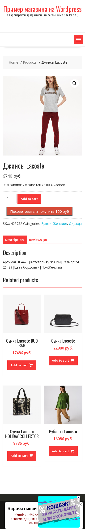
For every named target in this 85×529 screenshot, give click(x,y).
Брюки (46, 223)
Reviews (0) (38, 239)
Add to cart (29, 199)
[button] (78, 39)
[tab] (14, 240)
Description (14, 239)
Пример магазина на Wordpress (42, 9)
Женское (60, 223)
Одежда (75, 223)
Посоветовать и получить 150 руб (39, 211)
